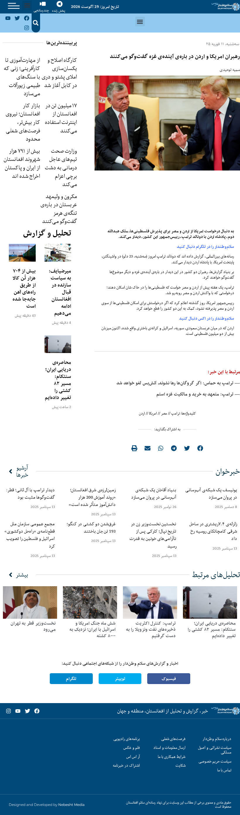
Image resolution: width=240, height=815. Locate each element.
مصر (164, 413)
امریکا (153, 413)
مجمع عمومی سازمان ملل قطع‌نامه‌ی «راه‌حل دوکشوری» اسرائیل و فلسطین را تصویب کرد (29, 535)
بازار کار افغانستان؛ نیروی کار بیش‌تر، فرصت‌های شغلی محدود (23, 122)
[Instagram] (26, 27)
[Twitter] (17, 18)
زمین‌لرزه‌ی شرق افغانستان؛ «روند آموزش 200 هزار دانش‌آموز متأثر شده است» (91, 497)
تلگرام (71, 679)
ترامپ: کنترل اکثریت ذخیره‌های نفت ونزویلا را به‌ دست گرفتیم (151, 629)
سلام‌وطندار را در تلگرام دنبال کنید (205, 246)
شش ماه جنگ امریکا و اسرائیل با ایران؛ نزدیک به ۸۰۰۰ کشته (92, 629)
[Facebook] (26, 18)
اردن (142, 413)
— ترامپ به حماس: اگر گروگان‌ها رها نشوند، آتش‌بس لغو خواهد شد (178, 383)
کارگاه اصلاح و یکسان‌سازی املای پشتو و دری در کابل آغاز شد (59, 72)
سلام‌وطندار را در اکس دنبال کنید (206, 318)
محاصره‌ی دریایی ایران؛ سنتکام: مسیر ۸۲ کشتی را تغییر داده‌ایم (58, 380)
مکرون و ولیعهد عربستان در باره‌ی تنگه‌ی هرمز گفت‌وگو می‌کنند (58, 209)
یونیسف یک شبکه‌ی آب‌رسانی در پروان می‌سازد (211, 493)
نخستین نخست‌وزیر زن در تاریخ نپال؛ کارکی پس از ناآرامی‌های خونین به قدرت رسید (153, 535)
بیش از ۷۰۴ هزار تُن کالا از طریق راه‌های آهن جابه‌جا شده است (24, 288)
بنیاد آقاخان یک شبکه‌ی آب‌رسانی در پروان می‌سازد (153, 493)
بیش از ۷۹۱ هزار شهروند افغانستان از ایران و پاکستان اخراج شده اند (22, 163)
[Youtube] (7, 18)
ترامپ (175, 413)
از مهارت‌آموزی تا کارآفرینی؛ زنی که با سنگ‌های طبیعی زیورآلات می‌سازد (22, 76)
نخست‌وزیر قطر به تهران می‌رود (33, 626)
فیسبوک (169, 679)
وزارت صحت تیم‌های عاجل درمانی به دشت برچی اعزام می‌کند (61, 167)
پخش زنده (58, 11)
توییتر (120, 679)
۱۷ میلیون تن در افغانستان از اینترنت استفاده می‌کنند (61, 118)
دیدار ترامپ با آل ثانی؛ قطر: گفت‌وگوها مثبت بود (30, 493)
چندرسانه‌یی (41, 10)
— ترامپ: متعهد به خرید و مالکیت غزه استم (198, 394)
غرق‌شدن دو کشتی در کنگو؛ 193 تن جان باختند (91, 527)
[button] (27, 5)
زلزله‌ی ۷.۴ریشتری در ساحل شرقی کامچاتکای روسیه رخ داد (213, 531)
